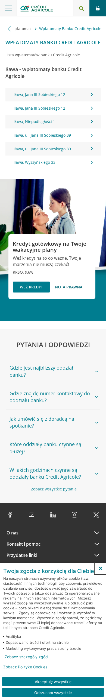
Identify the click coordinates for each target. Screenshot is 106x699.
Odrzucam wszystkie (53, 692)
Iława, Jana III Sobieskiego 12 (39, 94)
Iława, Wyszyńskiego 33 (34, 162)
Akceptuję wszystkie (53, 681)
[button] (100, 568)
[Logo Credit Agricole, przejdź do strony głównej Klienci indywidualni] (36, 9)
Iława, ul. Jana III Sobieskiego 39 (42, 135)
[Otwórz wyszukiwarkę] (81, 8)
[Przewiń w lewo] (9, 28)
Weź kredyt (31, 286)
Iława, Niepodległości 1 (34, 121)
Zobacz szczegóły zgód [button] (26, 657)
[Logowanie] (97, 8)
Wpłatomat (21, 28)
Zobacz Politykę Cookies (25, 667)
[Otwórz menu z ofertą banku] (8, 8)
